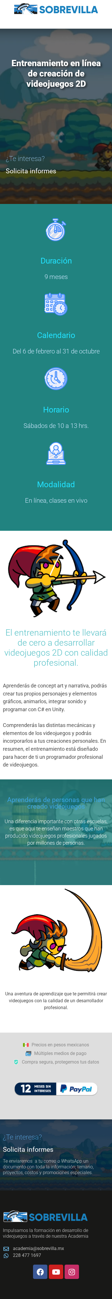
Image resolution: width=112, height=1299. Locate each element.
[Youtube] (56, 1272)
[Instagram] (72, 1272)
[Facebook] (40, 1272)
